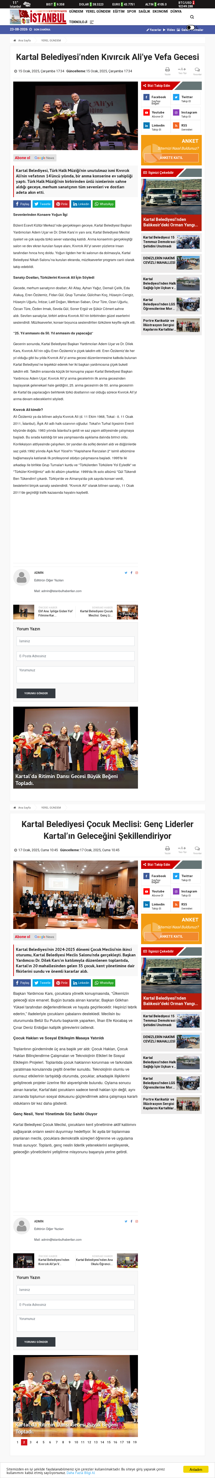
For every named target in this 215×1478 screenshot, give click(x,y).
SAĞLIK (144, 11)
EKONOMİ (160, 11)
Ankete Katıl (171, 158)
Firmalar (197, 30)
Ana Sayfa (24, 40)
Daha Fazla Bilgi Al (81, 1472)
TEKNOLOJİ (78, 22)
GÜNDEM (76, 11)
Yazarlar (155, 30)
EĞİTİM (119, 11)
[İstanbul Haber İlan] (39, 17)
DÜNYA (176, 11)
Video (170, 30)
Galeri (185, 30)
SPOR (131, 11)
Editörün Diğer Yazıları (49, 580)
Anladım (196, 1469)
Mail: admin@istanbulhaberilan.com (58, 591)
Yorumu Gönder (36, 693)
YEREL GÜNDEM (98, 11)
